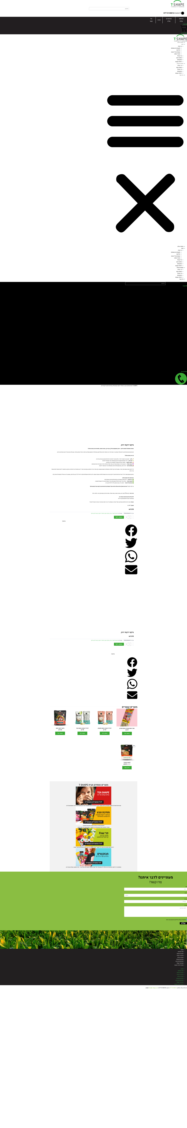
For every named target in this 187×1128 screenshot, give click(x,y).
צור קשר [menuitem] (151, 20)
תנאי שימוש (180, 951)
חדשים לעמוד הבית (114, 513)
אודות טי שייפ (180, 955)
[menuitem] (169, 20)
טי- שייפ (180, 65)
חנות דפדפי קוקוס (178, 965)
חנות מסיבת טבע (179, 961)
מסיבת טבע (179, 58)
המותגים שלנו (180, 63)
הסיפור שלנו (180, 42)
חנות (182, 44)
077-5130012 (173, 988)
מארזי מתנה (177, 54)
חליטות (178, 50)
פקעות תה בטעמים (175, 48)
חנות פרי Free (180, 963)
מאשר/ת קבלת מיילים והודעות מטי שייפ (176, 920)
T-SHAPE (135, 386)
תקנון (182, 950)
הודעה (185, 905)
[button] (145, 162)
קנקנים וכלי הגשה (175, 52)
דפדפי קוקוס (178, 62)
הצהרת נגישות (180, 953)
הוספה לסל (118, 517)
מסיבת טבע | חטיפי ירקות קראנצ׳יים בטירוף (119, 386)
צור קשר (181, 75)
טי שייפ (180, 46)
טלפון (186, 893)
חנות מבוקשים (179, 959)
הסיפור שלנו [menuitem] (181, 20)
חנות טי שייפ (180, 957)
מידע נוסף (126, 768)
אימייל (185, 899)
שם (186, 886)
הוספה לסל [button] (127, 733)
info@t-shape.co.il (153, 988)
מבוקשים (179, 60)
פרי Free (179, 56)
